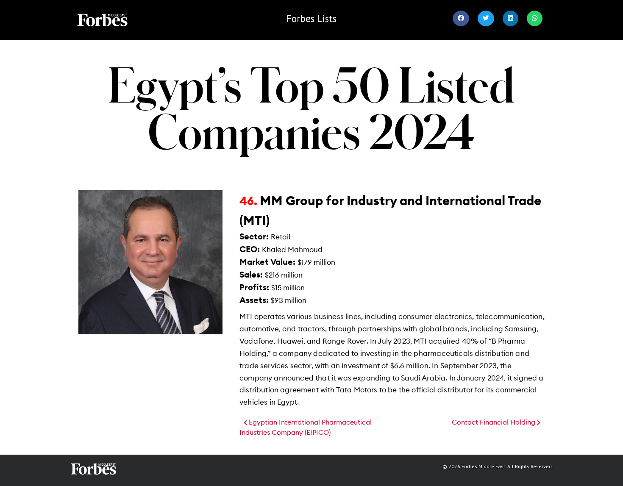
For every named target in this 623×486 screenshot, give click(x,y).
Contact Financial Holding (494, 422)
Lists (311, 18)
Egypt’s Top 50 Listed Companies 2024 (311, 107)
